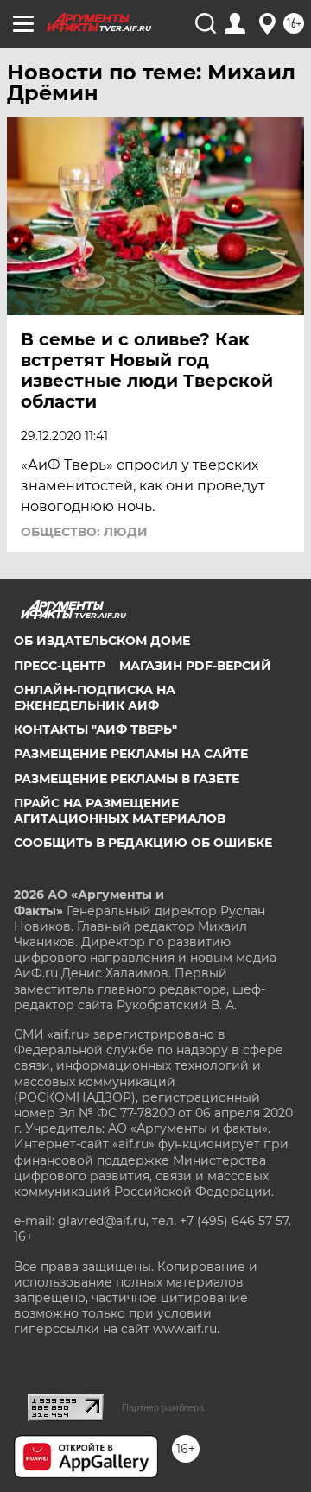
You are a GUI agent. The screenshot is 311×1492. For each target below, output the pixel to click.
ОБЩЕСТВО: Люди (84, 532)
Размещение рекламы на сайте (131, 754)
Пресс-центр (59, 665)
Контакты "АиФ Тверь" (95, 729)
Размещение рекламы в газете (126, 779)
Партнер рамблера (163, 1407)
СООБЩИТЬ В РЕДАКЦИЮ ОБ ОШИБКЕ (143, 842)
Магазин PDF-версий (195, 665)
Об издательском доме (102, 640)
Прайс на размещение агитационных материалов (119, 810)
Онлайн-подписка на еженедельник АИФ (94, 697)
